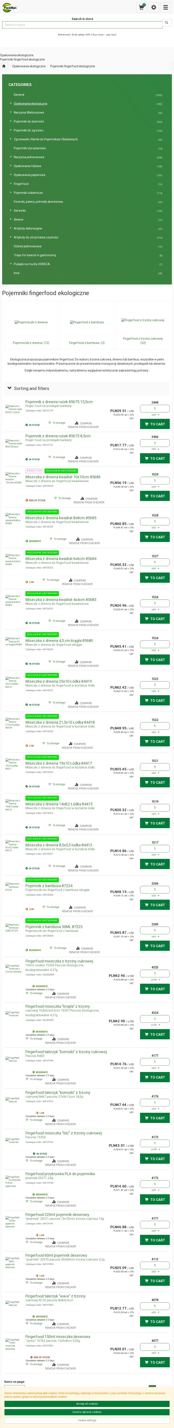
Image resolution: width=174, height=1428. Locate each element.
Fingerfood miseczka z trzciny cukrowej (59, 961)
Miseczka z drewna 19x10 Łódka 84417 (58, 763)
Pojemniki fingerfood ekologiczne (72, 66)
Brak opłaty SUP (81, 34)
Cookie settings (87, 1420)
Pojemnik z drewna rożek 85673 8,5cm (58, 436)
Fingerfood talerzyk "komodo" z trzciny (57, 1092)
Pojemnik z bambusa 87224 (48, 886)
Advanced (64, 34)
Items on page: (14, 1381)
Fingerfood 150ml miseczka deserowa (57, 1336)
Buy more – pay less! (104, 34)
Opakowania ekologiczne (29, 66)
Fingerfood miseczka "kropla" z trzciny (57, 1006)
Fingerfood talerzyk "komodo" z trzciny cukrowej (66, 1052)
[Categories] (165, 7)
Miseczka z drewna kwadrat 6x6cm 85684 (60, 558)
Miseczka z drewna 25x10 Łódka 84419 (58, 681)
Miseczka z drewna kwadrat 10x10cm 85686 (63, 477)
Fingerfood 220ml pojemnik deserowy (57, 1214)
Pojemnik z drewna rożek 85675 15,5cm (59, 402)
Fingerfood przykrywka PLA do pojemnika (60, 1174)
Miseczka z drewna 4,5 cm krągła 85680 (59, 640)
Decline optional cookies (87, 1412)
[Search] (167, 22)
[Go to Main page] (3, 66)
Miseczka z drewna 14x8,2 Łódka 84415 (59, 804)
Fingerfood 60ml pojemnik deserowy (56, 1255)
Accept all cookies (87, 1403)
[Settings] (153, 7)
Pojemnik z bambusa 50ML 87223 (54, 926)
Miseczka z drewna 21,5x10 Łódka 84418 (60, 722)
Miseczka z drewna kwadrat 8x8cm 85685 (60, 518)
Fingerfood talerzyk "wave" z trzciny (55, 1296)
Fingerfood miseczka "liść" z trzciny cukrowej (63, 1133)
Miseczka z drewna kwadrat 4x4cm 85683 (60, 599)
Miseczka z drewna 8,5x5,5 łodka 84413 (58, 845)
